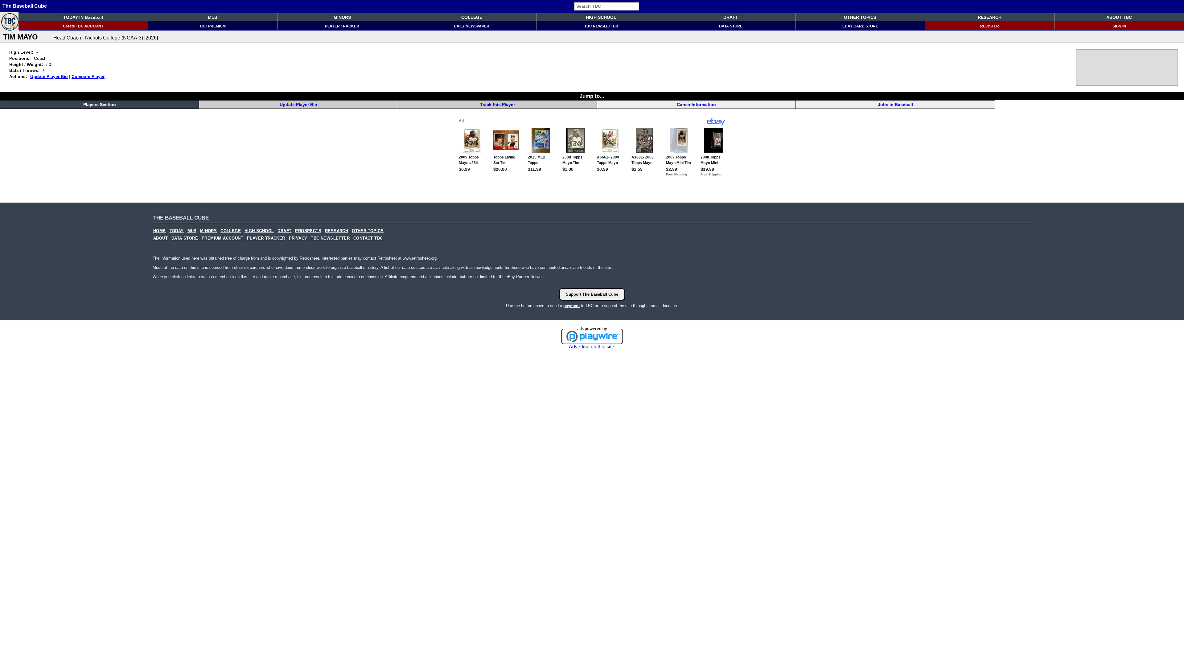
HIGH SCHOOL (601, 17)
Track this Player (497, 104)
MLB (212, 17)
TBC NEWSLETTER (601, 26)
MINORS (342, 17)
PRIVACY (298, 238)
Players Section (99, 104)
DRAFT (730, 17)
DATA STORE (730, 26)
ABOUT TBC (1119, 17)
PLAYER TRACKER (342, 26)
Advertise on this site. (592, 346)
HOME (159, 231)
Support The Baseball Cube (592, 294)
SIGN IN (1119, 26)
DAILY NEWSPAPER (471, 26)
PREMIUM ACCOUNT (222, 238)
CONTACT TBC (368, 238)
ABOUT (160, 238)
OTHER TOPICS (860, 17)
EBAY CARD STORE (860, 26)
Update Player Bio (49, 76)
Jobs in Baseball (895, 104)
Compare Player (88, 76)
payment (571, 305)
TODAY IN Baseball (83, 17)
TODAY (177, 231)
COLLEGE (471, 17)
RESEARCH (989, 17)
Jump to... (592, 96)
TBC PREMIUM (212, 26)
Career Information (696, 104)
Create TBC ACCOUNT (83, 26)
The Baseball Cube (24, 6)
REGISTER (989, 26)
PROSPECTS (308, 231)
